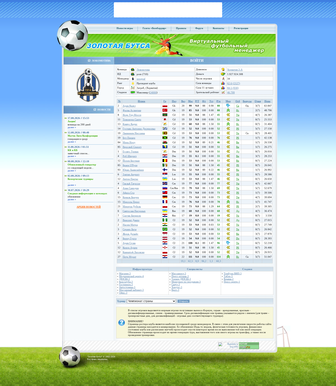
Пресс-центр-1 (232, 281)
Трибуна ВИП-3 (233, 273)
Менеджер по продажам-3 (186, 281)
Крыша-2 (229, 279)
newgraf (141, 78)
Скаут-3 (175, 284)
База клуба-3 (126, 281)
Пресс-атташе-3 (180, 276)
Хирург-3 (176, 287)
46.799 (231, 92)
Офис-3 (123, 292)
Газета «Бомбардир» (154, 28)
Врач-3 (175, 290)
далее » (72, 127)
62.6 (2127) (233, 83)
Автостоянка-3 (127, 287)
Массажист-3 (178, 273)
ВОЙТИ (196, 60)
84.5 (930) (233, 87)
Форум (199, 28)
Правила (181, 28)
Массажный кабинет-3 (131, 290)
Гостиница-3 (126, 284)
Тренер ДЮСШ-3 (181, 279)
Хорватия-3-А (235, 69)
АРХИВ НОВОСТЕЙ (89, 206)
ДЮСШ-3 (124, 279)
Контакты (218, 28)
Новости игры (125, 28)
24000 (153, 92)
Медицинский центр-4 (131, 276)
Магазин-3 (125, 273)
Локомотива (143, 69)
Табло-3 (228, 276)
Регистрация (241, 28)
